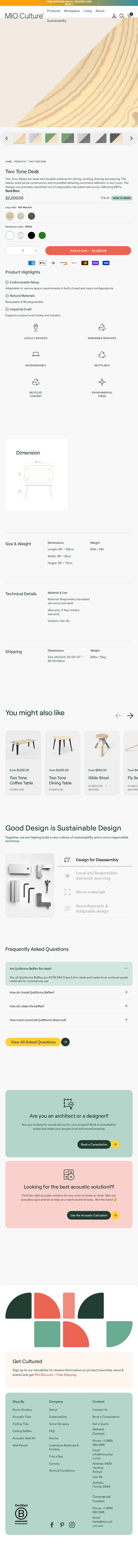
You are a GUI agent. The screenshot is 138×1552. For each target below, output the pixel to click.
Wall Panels (20, 1445)
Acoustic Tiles (22, 1416)
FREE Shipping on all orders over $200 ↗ (69, 3)
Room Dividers (22, 1409)
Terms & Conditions (62, 1470)
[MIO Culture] (24, 15)
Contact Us (100, 1409)
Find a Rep (56, 1456)
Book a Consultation (106, 1416)
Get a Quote (101, 1424)
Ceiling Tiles (21, 1424)
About (53, 1409)
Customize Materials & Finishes (64, 1447)
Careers (54, 1463)
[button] (121, 16)
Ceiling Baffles (22, 1431)
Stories (53, 1438)
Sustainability (58, 1416)
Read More (12, 190)
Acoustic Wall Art (24, 1438)
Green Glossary (59, 1424)
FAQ (52, 1431)
